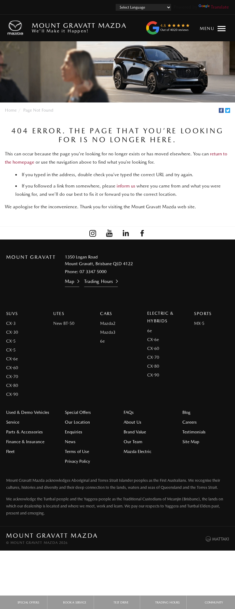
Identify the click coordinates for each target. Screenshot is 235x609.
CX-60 (12, 367)
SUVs (12, 313)
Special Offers (78, 412)
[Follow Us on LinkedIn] (125, 233)
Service (12, 422)
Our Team (133, 441)
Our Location (77, 422)
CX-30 (12, 332)
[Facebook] (221, 110)
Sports (202, 313)
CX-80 (12, 385)
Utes (59, 313)
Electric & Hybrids (160, 317)
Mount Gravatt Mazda (79, 27)
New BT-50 (63, 323)
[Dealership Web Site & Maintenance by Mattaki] (217, 539)
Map (69, 281)
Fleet (10, 451)
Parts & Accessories (24, 431)
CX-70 (12, 376)
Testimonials (194, 431)
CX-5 (11, 341)
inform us (126, 186)
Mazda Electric (137, 451)
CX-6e (12, 358)
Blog (186, 412)
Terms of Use (77, 451)
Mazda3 (107, 332)
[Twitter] (227, 110)
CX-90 (12, 394)
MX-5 (199, 323)
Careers (189, 422)
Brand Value (135, 431)
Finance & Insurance (25, 441)
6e (102, 341)
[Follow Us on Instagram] (92, 233)
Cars (106, 313)
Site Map (190, 441)
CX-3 (11, 323)
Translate (220, 7)
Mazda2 (107, 323)
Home (11, 110)
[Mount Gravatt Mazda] (16, 28)
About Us (132, 422)
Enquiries (73, 431)
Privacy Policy (77, 461)
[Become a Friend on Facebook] (142, 233)
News (70, 441)
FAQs (129, 412)
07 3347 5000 (93, 271)
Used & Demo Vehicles (27, 412)
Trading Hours (98, 281)
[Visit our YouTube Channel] (109, 233)
